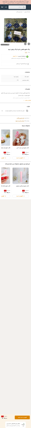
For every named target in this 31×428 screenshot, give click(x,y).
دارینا (26, 52)
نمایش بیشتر (28, 100)
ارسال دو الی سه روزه (20, 121)
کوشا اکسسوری (27, 12)
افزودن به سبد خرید (22, 417)
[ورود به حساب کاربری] (6, 7)
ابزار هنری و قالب (19, 12)
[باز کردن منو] (28, 7)
